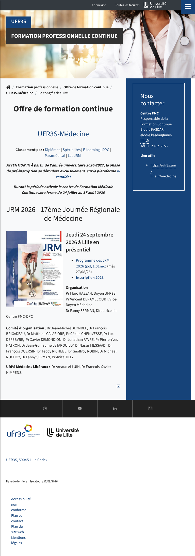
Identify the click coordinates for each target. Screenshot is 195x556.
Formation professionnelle (37, 87)
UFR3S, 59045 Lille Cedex (26, 460)
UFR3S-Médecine (19, 93)
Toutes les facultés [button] (127, 5)
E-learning (91, 150)
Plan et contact (17, 518)
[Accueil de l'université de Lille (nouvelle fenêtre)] (155, 5)
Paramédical (55, 155)
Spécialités (71, 150)
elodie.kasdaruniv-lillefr (156, 137)
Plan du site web (17, 529)
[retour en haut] (118, 386)
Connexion (99, 5)
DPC (105, 150)
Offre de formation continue (85, 87)
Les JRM (74, 155)
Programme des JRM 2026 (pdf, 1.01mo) (92, 263)
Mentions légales (18, 540)
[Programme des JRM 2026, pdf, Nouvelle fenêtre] (34, 269)
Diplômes (52, 150)
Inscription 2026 (90, 277)
